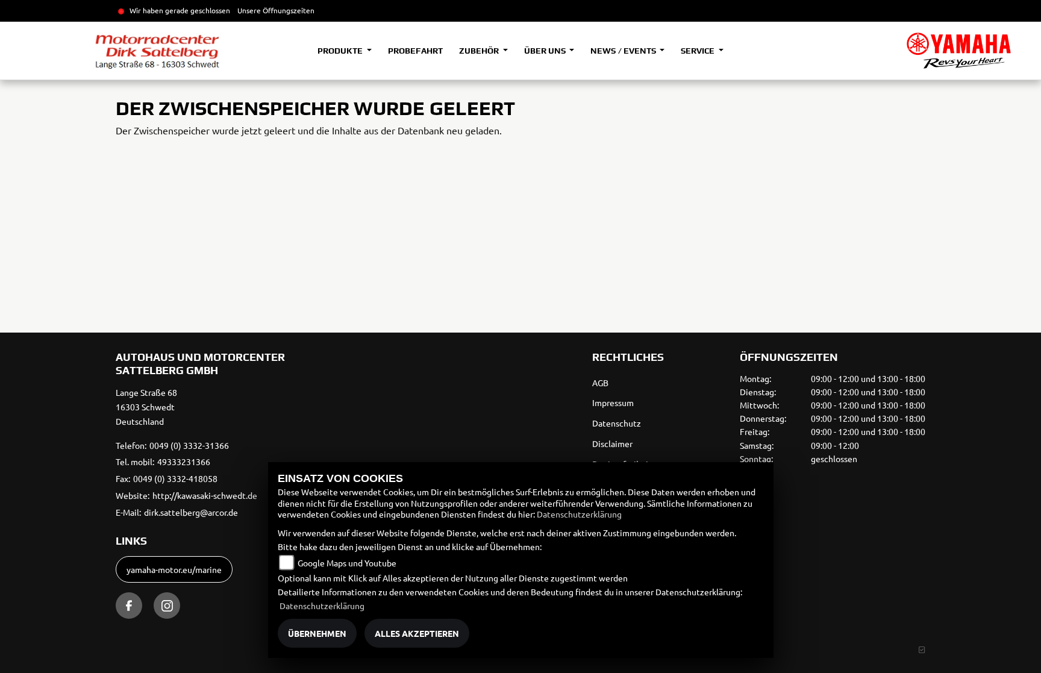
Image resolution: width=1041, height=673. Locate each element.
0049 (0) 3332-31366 (189, 445)
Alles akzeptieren (417, 633)
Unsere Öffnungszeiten (275, 10)
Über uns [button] (545, 50)
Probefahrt (415, 50)
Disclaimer (612, 443)
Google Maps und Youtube (347, 562)
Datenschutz (616, 423)
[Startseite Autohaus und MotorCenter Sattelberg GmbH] (959, 51)
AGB (600, 382)
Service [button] (698, 50)
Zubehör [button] (480, 50)
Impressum (613, 402)
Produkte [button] (340, 50)
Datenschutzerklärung (579, 514)
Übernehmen (317, 633)
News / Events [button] (623, 50)
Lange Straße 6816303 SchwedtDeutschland (146, 407)
